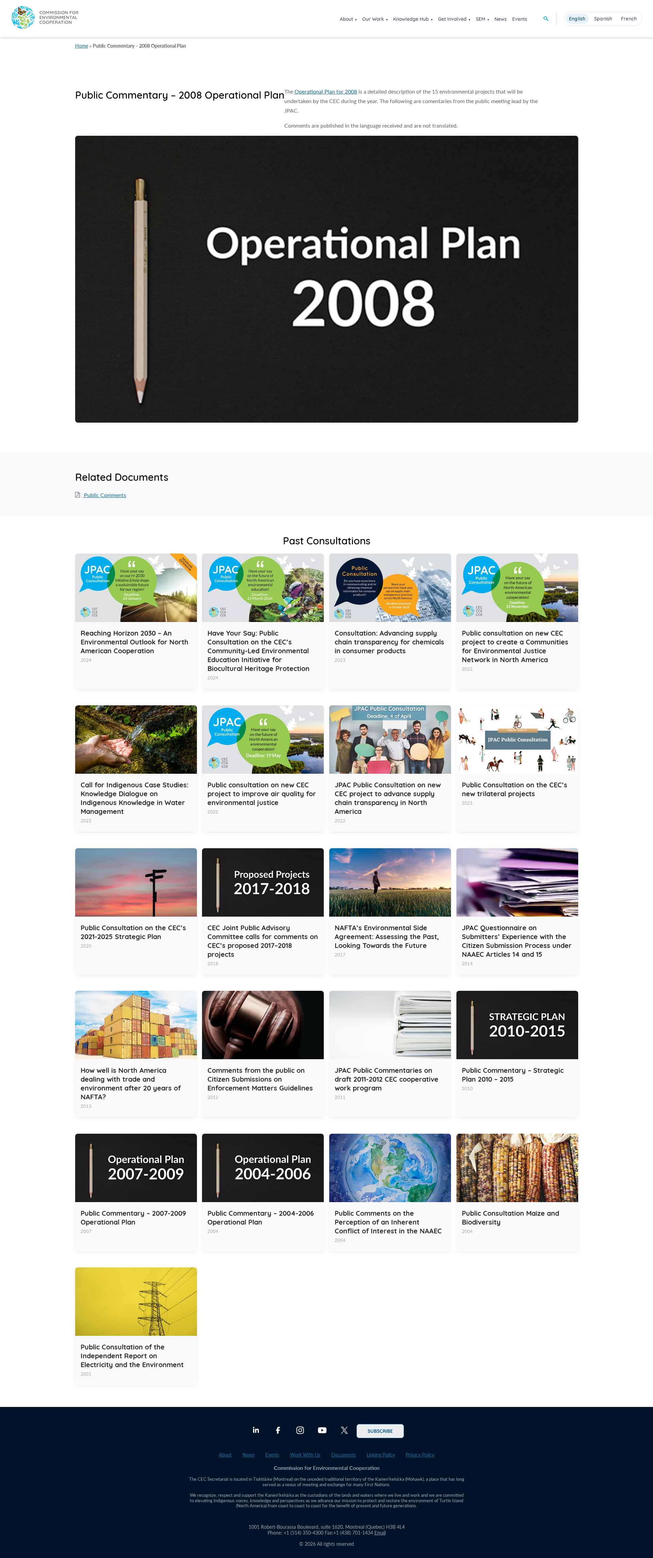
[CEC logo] (45, 18)
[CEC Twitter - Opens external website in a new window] (344, 1431)
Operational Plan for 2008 (326, 91)
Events (519, 19)
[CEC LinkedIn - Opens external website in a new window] (256, 1431)
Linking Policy (381, 1455)
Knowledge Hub (411, 19)
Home (81, 46)
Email (380, 1532)
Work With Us (305, 1455)
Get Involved (452, 19)
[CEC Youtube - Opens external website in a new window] (322, 1431)
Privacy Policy (420, 1455)
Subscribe (380, 1430)
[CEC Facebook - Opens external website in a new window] (278, 1431)
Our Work (373, 19)
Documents (343, 1455)
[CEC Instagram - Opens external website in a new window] (300, 1431)
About (346, 19)
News (501, 19)
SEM (480, 19)
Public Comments (104, 494)
